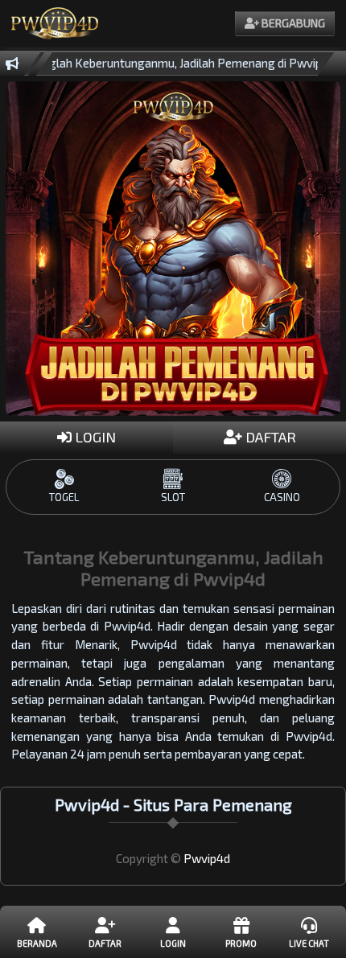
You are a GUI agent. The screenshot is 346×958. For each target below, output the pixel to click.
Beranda (37, 943)
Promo (241, 943)
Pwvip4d (206, 858)
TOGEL (64, 497)
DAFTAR (269, 437)
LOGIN (94, 437)
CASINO (282, 497)
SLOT (173, 497)
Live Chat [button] (309, 943)
